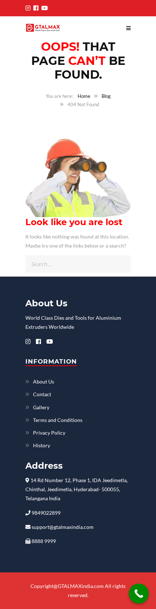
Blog (106, 96)
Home (84, 96)
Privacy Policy (49, 433)
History (41, 445)
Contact (42, 394)
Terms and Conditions (57, 420)
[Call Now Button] (139, 594)
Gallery (41, 407)
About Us (43, 381)
